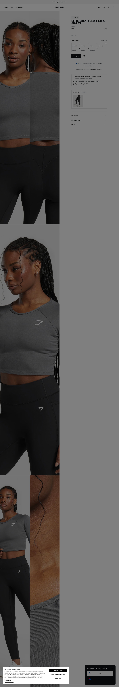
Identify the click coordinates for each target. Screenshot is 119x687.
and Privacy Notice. (9, 682)
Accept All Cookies (58, 670)
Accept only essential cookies (58, 674)
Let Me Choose (58, 678)
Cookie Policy (8, 680)
